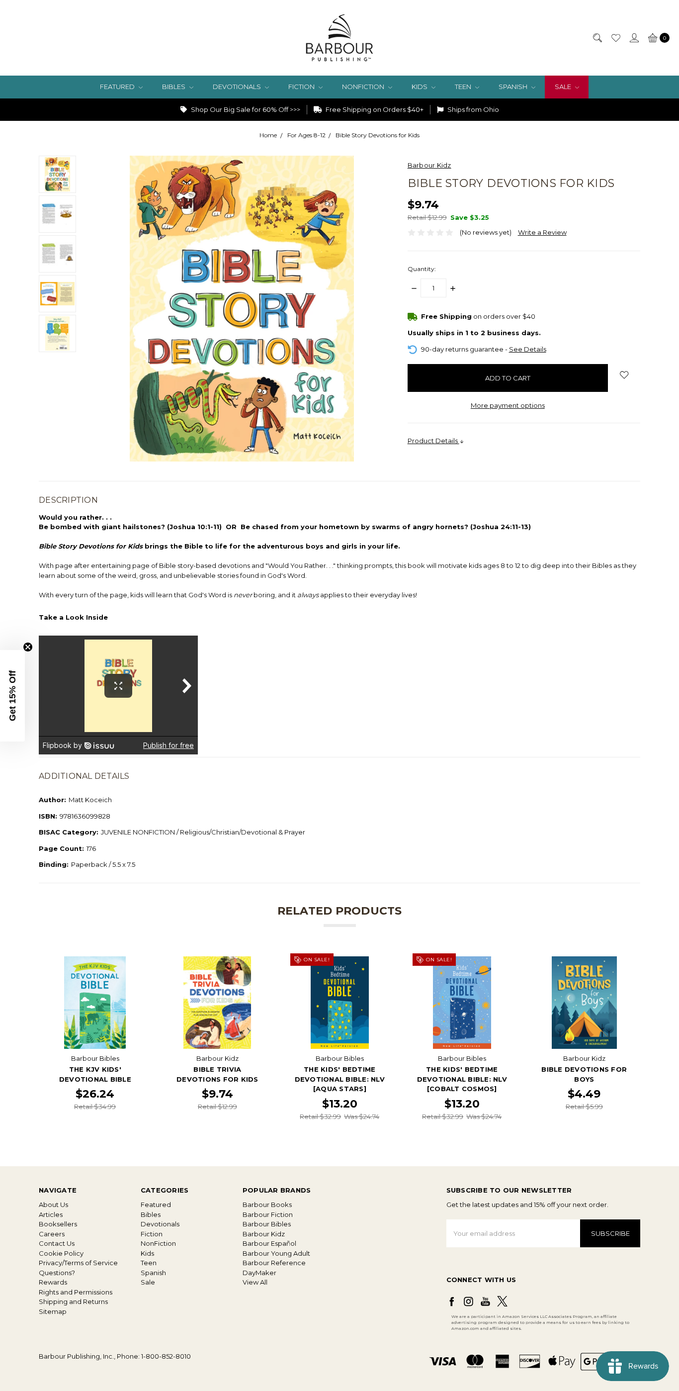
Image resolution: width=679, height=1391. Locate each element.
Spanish (514, 87)
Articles (51, 1214)
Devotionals (237, 87)
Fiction (302, 87)
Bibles (174, 87)
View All (255, 1282)
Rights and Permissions (75, 1292)
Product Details (433, 441)
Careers (52, 1234)
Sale (564, 87)
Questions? (57, 1273)
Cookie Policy (61, 1253)
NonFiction (364, 87)
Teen (464, 87)
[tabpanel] (95, 1039)
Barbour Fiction (268, 1214)
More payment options (508, 405)
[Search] (597, 37)
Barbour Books (267, 1204)
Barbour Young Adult (276, 1253)
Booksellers (58, 1224)
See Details (527, 349)
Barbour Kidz (264, 1234)
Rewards (53, 1282)
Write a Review (542, 232)
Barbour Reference (274, 1263)
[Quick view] (135, 963)
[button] (12, 696)
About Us (53, 1204)
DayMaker (259, 1273)
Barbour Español (269, 1243)
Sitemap (53, 1311)
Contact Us (57, 1243)
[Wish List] (615, 37)
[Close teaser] (28, 647)
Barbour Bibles (267, 1224)
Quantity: (422, 269)
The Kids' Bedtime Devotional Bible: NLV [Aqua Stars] (340, 1079)
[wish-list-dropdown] (624, 375)
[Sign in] (633, 37)
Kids (420, 87)
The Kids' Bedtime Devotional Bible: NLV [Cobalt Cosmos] (462, 1079)
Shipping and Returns (73, 1301)
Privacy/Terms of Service (78, 1263)
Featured (118, 87)
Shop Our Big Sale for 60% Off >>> (244, 109)
